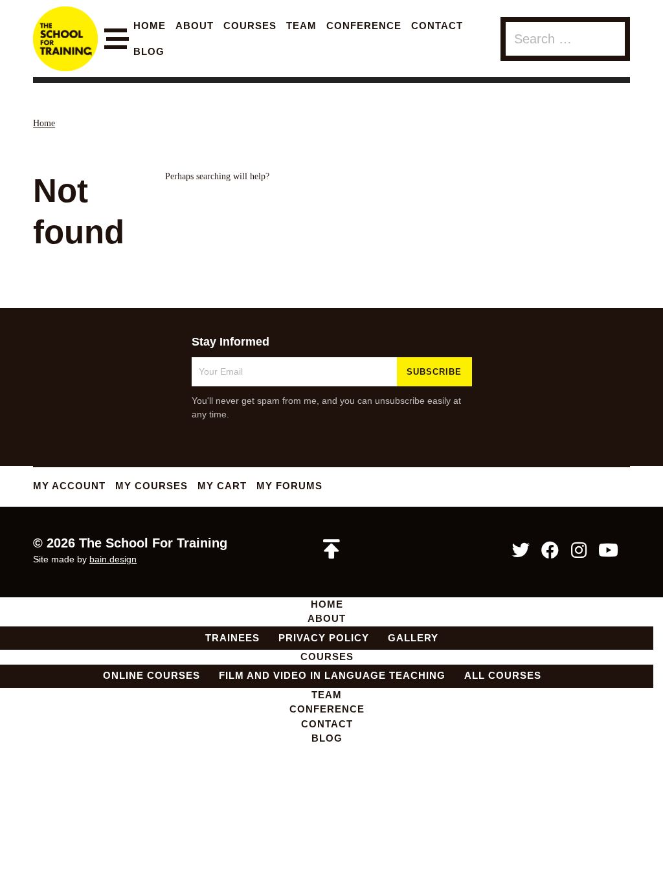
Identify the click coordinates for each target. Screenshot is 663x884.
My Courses (151, 485)
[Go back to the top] (331, 549)
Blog (148, 51)
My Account (69, 485)
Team (301, 25)
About (194, 25)
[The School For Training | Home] (65, 38)
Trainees (232, 637)
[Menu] (115, 39)
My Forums (289, 485)
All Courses (502, 675)
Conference (363, 25)
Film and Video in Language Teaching (332, 675)
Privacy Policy (323, 637)
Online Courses (151, 675)
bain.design (113, 559)
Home (149, 25)
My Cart (222, 485)
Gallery (413, 637)
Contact (437, 25)
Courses (249, 25)
